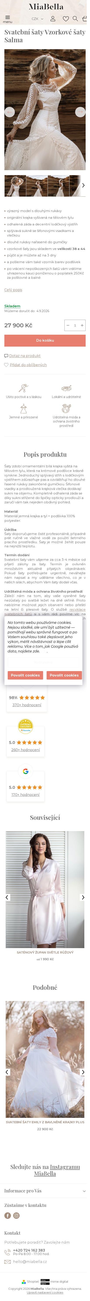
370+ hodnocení (26, 705)
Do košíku (45, 340)
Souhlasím (64, 675)
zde (44, 651)
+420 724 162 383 (29, 1250)
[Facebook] (7, 1215)
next (83, 897)
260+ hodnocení (25, 750)
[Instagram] (16, 1215)
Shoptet (33, 1281)
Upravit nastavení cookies (45, 1292)
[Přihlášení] (52, 18)
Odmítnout (25, 675)
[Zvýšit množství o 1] (82, 325)
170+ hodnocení (26, 795)
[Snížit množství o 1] (68, 325)
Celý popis (13, 290)
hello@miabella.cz (30, 1262)
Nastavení (43, 662)
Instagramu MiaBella (57, 1170)
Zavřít (28, 360)
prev (6, 897)
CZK (35, 19)
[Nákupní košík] (85, 18)
